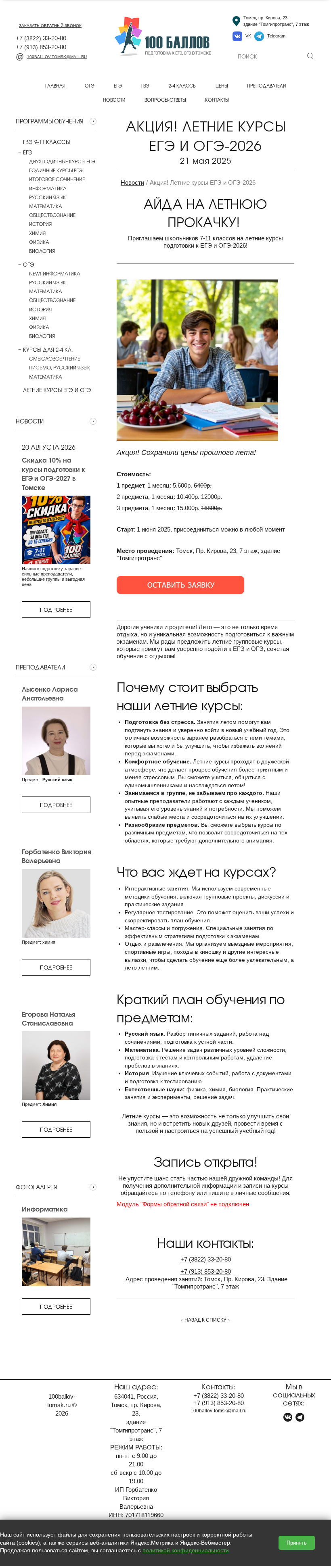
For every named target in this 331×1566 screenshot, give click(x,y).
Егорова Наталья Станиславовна (48, 1018)
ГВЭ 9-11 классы (46, 142)
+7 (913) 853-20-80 (205, 1271)
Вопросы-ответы (165, 99)
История (40, 223)
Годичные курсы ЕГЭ (56, 170)
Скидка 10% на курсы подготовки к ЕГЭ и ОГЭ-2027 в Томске (53, 473)
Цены (222, 85)
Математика (45, 206)
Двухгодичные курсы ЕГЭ (62, 161)
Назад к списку (205, 1320)
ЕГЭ (118, 85)
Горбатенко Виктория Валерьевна (56, 856)
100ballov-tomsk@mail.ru (57, 56)
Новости (114, 99)
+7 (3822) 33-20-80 (205, 1259)
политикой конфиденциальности (185, 1550)
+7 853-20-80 (41, 47)
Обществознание (52, 215)
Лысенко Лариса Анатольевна (50, 693)
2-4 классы (182, 85)
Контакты (216, 99)
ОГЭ (89, 85)
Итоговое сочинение (57, 179)
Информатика (48, 188)
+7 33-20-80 (41, 38)
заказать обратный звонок (50, 25)
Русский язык (47, 197)
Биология (42, 250)
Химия (37, 233)
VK (248, 35)
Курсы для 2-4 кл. (48, 349)
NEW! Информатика (54, 273)
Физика (39, 242)
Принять (297, 1543)
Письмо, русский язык (59, 367)
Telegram (276, 35)
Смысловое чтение (54, 358)
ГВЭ (145, 85)
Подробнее (56, 609)
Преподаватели (266, 85)
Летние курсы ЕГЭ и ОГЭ (57, 390)
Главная (55, 85)
